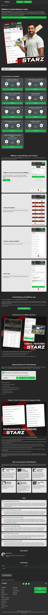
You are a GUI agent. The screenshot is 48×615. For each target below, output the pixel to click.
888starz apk (13, 299)
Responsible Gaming (5, 599)
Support (2, 592)
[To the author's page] (13, 555)
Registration (15, 594)
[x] (24, 584)
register (14, 175)
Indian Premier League (6, 439)
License (2, 607)
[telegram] (26, 584)
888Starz (24, 12)
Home (3, 5)
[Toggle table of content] (44, 69)
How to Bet (15, 589)
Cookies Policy (4, 602)
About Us (3, 589)
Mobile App (15, 592)
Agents (2, 595)
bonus (7, 368)
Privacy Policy (3, 600)
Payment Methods (16, 590)
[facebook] (29, 584)
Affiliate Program (4, 594)
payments (31, 157)
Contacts (3, 590)
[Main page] (7, 1)
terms (9, 13)
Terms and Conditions (5, 597)
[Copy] (17, 378)
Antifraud (3, 604)
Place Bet (12, 89)
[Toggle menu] (2, 2)
